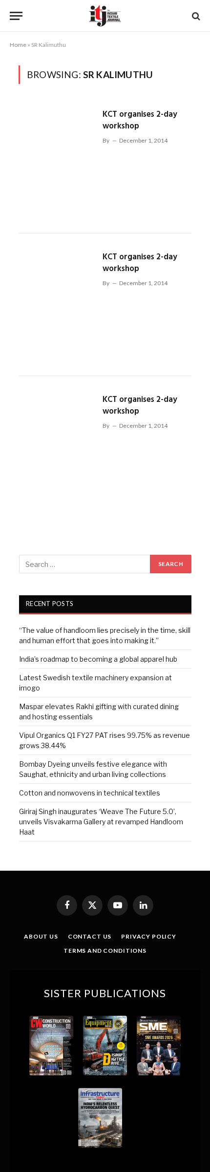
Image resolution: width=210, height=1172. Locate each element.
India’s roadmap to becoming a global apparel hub (98, 659)
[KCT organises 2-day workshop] (57, 162)
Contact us (89, 936)
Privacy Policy (148, 936)
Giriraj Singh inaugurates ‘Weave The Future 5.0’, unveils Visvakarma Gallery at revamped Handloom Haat (101, 821)
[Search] (195, 16)
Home (18, 44)
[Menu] (16, 16)
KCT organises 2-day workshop (140, 120)
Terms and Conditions (105, 950)
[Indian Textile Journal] (105, 16)
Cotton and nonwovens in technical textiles (89, 793)
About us (41, 936)
